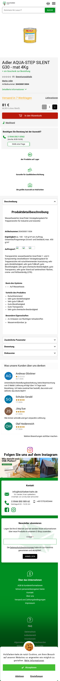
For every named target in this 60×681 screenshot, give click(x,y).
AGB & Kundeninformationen (30, 585)
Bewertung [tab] (9, 346)
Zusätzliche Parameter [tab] (15, 340)
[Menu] (54, 3)
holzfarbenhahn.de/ (13, 510)
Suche (50, 10)
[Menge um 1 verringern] (44, 107)
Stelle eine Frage (18, 144)
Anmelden (30, 556)
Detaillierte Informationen (13, 89)
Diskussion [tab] (9, 353)
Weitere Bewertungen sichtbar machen (40, 436)
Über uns (30, 596)
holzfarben (7, 510)
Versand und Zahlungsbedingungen (30, 600)
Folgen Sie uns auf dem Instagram (30, 454)
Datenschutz (30, 632)
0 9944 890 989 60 (20, 501)
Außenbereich (30, 635)
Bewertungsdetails (24, 77)
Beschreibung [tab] (10, 201)
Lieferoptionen (51, 98)
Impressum (30, 603)
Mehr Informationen (34, 660)
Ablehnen (19, 676)
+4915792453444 (44, 501)
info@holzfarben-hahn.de (24, 491)
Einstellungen (36, 676)
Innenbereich (30, 639)
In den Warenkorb (33, 115)
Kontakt (30, 592)
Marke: (7, 81)
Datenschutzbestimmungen (22, 547)
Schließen (21, 123)
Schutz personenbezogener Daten (30, 589)
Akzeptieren (30, 667)
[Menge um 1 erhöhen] (54, 107)
